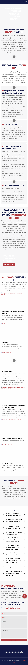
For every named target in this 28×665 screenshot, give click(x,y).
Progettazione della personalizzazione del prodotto (13, 312)
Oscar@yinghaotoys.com (12, 608)
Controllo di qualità (7, 371)
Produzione (5, 342)
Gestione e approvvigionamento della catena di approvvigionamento (13, 406)
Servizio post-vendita (7, 463)
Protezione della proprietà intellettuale (12, 438)
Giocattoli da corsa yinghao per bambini (9, 258)
